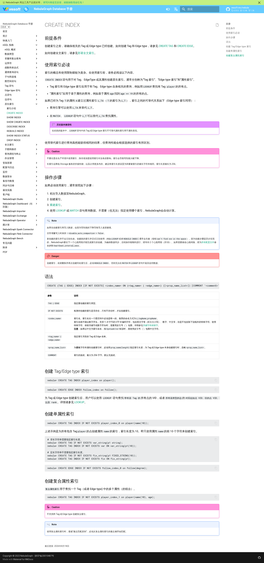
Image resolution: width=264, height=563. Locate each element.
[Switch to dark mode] (168, 9)
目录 (228, 23)
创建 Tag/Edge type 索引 (238, 46)
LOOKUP (61, 210)
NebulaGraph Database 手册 (18, 23)
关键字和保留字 (150, 325)
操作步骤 (230, 37)
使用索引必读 (233, 33)
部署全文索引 (86, 53)
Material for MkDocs (23, 559)
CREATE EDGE (185, 46)
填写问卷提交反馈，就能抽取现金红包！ (63, 2)
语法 (228, 42)
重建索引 (55, 204)
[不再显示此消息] (259, 3)
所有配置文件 (207, 242)
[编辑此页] (217, 25)
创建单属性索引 (234, 51)
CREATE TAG (166, 46)
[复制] (216, 286)
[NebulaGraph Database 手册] (15, 9)
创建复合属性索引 (235, 55)
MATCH (74, 210)
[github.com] (259, 557)
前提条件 (230, 28)
